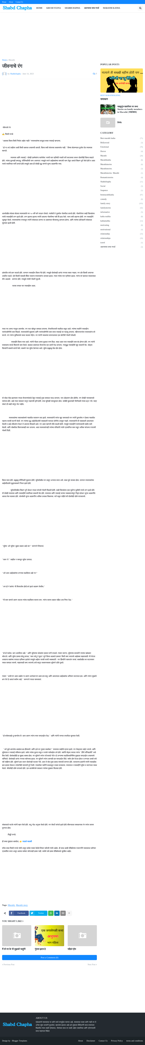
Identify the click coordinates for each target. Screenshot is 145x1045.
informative (121, 212)
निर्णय (119, 122)
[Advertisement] (72, 36)
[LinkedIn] (57, 913)
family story (121, 203)
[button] (140, 8)
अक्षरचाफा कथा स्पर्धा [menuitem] (91, 8)
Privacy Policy (117, 1041)
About (11, 2)
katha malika (121, 216)
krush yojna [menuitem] (53, 8)
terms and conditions (134, 1041)
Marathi (12, 60)
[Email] (63, 913)
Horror (121, 151)
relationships (121, 238)
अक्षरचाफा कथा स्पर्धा (121, 247)
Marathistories (121, 164)
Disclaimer (91, 1041)
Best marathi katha (121, 138)
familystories (121, 208)
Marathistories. (121, 169)
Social (121, 186)
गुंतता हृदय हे (40, 949)
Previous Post (9, 965)
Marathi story (22, 905)
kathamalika (121, 221)
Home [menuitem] (39, 8)
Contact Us (19, 2)
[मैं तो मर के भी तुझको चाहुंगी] (16, 935)
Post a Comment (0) (49, 957)
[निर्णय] (107, 123)
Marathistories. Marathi (121, 173)
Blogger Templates (19, 1041)
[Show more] (69, 913)
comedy (121, 199)
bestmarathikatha (121, 195)
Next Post (91, 965)
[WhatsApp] (51, 913)
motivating (121, 225)
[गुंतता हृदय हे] (49, 935)
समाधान (104, 99)
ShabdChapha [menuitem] (72, 8)
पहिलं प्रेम (72, 949)
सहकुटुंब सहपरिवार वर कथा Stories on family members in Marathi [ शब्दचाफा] (129, 109)
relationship (121, 234)
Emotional (121, 147)
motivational (121, 229)
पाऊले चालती (27, 841)
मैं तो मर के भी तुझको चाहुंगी (13, 949)
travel (121, 243)
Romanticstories (121, 177)
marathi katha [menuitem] (111, 8)
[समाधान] (121, 80)
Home (4, 2)
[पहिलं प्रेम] (82, 935)
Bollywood (121, 143)
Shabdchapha (121, 182)
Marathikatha (121, 160)
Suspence (121, 190)
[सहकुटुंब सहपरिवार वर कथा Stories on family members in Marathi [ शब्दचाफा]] (107, 109)
